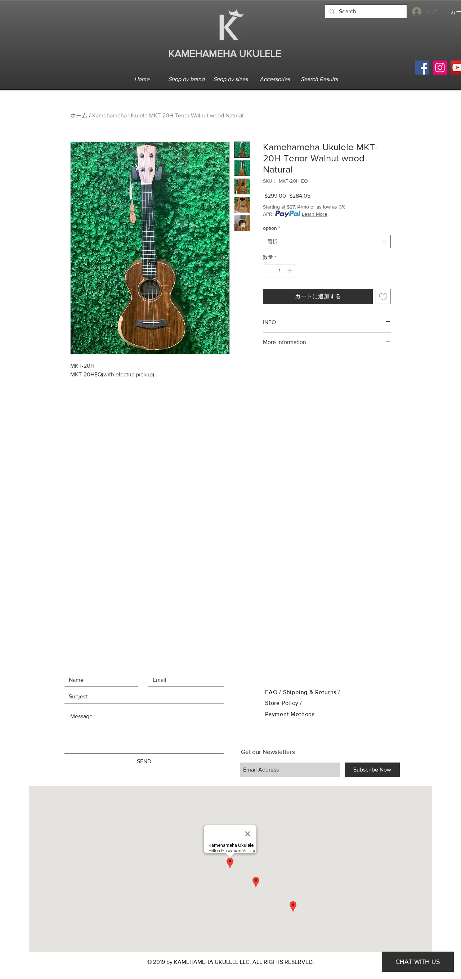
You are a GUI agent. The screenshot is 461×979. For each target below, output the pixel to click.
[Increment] (290, 270)
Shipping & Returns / (311, 692)
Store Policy (282, 703)
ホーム (79, 115)
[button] (186, 79)
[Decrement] (268, 270)
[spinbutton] (279, 270)
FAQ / (274, 692)
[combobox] (327, 242)
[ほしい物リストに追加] (383, 296)
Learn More (314, 214)
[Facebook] (422, 68)
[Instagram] (440, 68)
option (271, 228)
